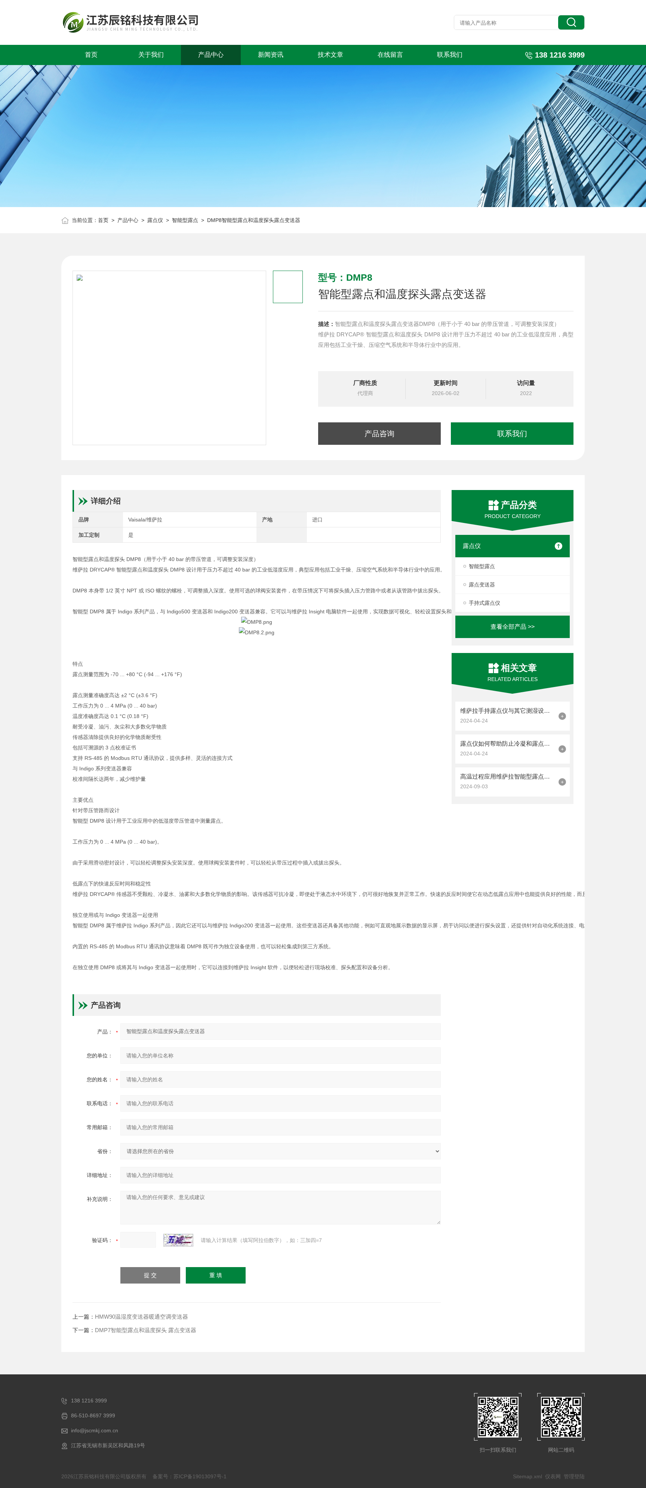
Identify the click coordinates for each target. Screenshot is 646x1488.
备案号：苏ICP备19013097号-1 (190, 1476)
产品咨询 (379, 433)
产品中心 (211, 54)
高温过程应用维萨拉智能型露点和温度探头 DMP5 (507, 776)
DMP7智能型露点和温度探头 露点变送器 (145, 1330)
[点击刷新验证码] (178, 1240)
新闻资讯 (270, 54)
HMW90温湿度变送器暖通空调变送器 (141, 1316)
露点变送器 (482, 585)
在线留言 (390, 54)
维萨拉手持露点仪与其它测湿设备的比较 (507, 711)
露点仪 (155, 220)
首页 (91, 54)
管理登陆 (574, 1476)
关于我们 (151, 54)
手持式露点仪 (484, 603)
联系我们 (449, 54)
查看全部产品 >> (512, 626)
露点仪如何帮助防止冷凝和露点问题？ (507, 743)
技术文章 (330, 54)
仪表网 (553, 1476)
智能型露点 (185, 220)
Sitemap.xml (527, 1476)
